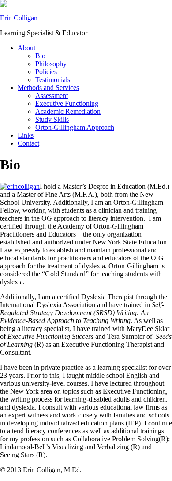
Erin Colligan (18, 18)
